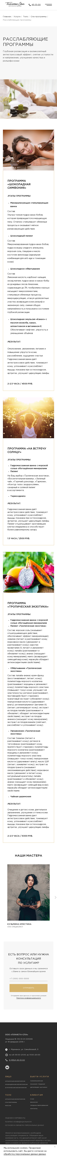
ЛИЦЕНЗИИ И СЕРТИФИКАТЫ (15, 1118)
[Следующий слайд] (55, 897)
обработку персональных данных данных (25, 1154)
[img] (48, 5)
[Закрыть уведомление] (54, 1146)
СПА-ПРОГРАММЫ (11, 1102)
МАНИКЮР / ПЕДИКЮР (37, 1084)
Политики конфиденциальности (28, 998)
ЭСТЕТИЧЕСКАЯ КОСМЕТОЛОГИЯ (16, 1087)
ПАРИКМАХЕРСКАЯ (36, 1080)
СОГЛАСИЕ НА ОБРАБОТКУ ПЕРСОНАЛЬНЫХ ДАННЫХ (24, 1125)
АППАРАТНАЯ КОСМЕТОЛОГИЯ (15, 1081)
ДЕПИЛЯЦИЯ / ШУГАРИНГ (38, 1087)
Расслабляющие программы (17, 20)
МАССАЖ (8, 1105)
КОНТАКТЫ (33, 1108)
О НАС (32, 1099)
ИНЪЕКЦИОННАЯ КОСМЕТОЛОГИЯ (16, 1084)
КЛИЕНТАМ (36, 1095)
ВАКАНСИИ (34, 1102)
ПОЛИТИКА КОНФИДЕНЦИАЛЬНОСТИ (18, 1121)
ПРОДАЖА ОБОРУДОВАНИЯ (39, 1105)
